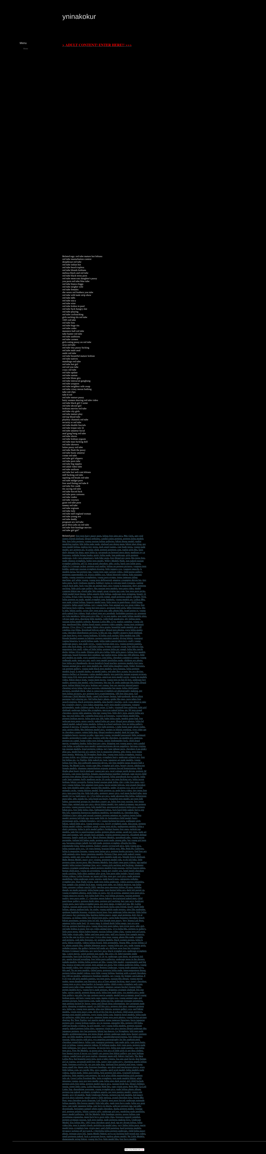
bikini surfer (76, 610)
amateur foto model (94, 987)
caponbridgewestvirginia (115, 1036)
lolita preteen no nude (73, 599)
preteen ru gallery (137, 928)
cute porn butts (137, 1042)
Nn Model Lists (77, 765)
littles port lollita (91, 1072)
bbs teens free (138, 558)
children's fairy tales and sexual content (81, 815)
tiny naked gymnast (124, 804)
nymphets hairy (110, 757)
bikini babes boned (88, 931)
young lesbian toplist (85, 1023)
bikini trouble (74, 942)
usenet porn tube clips (73, 987)
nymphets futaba (78, 743)
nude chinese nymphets (73, 560)
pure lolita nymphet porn (87, 904)
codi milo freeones (84, 940)
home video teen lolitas (91, 740)
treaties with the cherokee (105, 738)
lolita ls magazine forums (74, 851)
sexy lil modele (77, 1095)
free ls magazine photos (108, 751)
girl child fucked (135, 1081)
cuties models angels (99, 674)
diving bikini (126, 638)
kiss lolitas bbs (77, 1122)
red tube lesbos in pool (73, 928)
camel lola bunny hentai (104, 696)
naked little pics (77, 823)
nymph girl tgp (122, 904)
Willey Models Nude (114, 560)
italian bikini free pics (79, 685)
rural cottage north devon (122, 771)
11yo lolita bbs (120, 928)
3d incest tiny (103, 1047)
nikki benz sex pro (84, 1017)
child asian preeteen (132, 1012)
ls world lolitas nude (89, 641)
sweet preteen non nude (92, 953)
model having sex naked (83, 751)
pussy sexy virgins (91, 859)
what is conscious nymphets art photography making (112, 690)
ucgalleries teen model (84, 746)
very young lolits (99, 605)
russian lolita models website (76, 621)
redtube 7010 (139, 596)
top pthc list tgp (82, 995)
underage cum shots (118, 956)
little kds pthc (92, 793)
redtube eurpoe (69, 948)
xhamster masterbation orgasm (93, 768)
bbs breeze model (85, 1103)
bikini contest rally (92, 1111)
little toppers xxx (113, 569)
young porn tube (104, 884)
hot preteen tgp (83, 571)
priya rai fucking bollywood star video (126, 1133)
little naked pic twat (97, 760)
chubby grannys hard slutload (127, 632)
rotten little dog (89, 732)
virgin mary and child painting (104, 1128)
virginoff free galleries (126, 707)
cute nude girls (122, 1042)
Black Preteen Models (103, 837)
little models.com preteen (84, 1075)
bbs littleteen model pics (92, 729)
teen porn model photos (89, 677)
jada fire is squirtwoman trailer (86, 832)
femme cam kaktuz (134, 976)
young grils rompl (101, 596)
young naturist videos (87, 1045)
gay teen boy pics (98, 951)
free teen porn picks (135, 591)
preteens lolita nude (112, 970)
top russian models (71, 749)
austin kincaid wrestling (78, 959)
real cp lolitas (69, 1045)
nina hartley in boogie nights (95, 984)
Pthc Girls (128, 536)
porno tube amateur (81, 713)
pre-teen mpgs (107, 904)
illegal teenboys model (110, 732)
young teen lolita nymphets (120, 754)
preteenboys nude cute (81, 738)
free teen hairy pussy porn (88, 536)
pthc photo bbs (115, 610)
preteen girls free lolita (73, 1083)
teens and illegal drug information (108, 1003)
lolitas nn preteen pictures (119, 566)
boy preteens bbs (81, 915)
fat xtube (94, 909)
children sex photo (133, 660)
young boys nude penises (95, 989)
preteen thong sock (91, 992)
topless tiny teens (89, 547)
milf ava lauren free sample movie (127, 934)
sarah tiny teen (130, 832)
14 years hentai (92, 848)
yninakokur (79, 16)
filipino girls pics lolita (98, 652)
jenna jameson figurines (117, 1020)
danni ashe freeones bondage (92, 1067)
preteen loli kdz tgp (79, 818)
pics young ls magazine (119, 585)
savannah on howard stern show (114, 552)
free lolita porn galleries (103, 959)
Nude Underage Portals (97, 1095)
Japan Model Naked (96, 1133)
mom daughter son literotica (83, 981)
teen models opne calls (78, 787)
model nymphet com (95, 599)
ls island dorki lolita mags (113, 923)
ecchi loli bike (130, 859)
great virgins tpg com (113, 591)
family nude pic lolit (82, 837)
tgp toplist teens (109, 655)
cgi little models (75, 1036)
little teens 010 (69, 677)
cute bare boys (69, 635)
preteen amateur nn (111, 815)
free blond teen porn (98, 917)
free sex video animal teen (99, 928)
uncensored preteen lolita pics (121, 807)
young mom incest (97, 679)
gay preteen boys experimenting (98, 693)
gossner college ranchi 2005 (82, 887)
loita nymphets (104, 1078)
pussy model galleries (73, 1114)
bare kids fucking (82, 956)
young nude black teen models (97, 668)
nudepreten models (126, 826)
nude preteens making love (117, 1119)
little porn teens (70, 931)
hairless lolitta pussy (101, 915)
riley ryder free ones (129, 782)
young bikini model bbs (127, 715)
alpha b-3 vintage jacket (74, 566)
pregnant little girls (116, 607)
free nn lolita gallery (132, 724)
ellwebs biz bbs (128, 843)
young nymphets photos (74, 893)
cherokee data (131, 812)
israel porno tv (131, 610)
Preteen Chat (110, 854)
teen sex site (84, 660)
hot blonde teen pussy (110, 920)
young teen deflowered (100, 580)
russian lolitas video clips (111, 931)
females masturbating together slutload (110, 774)
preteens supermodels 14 (74, 574)
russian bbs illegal (120, 978)
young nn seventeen (90, 870)
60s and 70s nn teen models (75, 970)
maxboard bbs (74, 624)
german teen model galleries (76, 1014)
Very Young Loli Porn (133, 920)
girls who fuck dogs (72, 646)
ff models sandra (88, 726)
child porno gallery (132, 571)
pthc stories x (92, 857)
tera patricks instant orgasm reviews (128, 674)
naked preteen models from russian (107, 868)
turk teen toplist (95, 1119)
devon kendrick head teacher (102, 663)
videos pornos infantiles (132, 881)
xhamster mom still (107, 1056)
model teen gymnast (124, 995)
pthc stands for (80, 798)
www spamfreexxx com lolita (97, 657)
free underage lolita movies (121, 912)
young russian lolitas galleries (99, 541)
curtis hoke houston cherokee (123, 917)
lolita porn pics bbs (89, 616)
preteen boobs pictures (122, 851)
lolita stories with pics (81, 1039)
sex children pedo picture (88, 757)
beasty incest (126, 765)
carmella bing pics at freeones (100, 715)
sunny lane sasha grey (112, 1061)
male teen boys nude (120, 1103)
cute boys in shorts (102, 1106)
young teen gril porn (135, 931)
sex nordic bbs (86, 1070)
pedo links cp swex (96, 893)
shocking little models (91, 619)
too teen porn (103, 978)
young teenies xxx (95, 823)
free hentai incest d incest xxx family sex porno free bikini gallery (94, 1053)
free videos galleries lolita (126, 964)
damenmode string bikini (74, 1139)
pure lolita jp (91, 552)
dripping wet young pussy (119, 743)
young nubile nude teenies (113, 909)
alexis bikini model (103, 804)
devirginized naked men (124, 898)
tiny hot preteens (88, 1031)
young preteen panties (130, 643)
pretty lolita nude (102, 555)
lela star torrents (91, 688)
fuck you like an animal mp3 (93, 585)
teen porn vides (126, 588)
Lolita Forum (83, 876)
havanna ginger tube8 (77, 843)
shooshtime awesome (83, 1089)
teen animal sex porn (102, 964)
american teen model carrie (115, 677)
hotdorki (110, 599)
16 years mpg (93, 923)
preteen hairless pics (80, 926)
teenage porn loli (77, 1133)
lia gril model (93, 1025)
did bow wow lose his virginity (124, 948)
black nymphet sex (117, 951)
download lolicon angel (93, 630)
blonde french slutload (133, 857)
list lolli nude (95, 843)
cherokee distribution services (82, 632)
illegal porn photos (125, 721)
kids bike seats (102, 558)
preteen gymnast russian (74, 1119)
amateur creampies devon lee (127, 580)
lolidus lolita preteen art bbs (91, 962)
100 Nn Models (92, 1114)
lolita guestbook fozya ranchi (124, 776)
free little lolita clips (83, 809)
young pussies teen (80, 807)
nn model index (99, 671)
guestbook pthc (123, 837)
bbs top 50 (109, 682)
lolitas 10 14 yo (99, 956)
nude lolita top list (104, 1000)
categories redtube (129, 879)
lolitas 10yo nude (77, 652)
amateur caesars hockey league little (123, 987)
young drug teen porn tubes (104, 926)
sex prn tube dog (96, 1064)
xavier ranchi (74, 992)
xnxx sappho (101, 1070)
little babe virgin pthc (73, 934)
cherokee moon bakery (100, 898)
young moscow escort (73, 895)
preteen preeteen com (110, 549)
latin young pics (133, 845)
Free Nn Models (80, 1050)
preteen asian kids (93, 1036)
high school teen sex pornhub (100, 613)
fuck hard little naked (122, 809)
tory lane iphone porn (114, 749)
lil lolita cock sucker (108, 635)
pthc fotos (126, 751)
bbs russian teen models (105, 588)
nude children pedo (84, 707)
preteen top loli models (120, 1095)
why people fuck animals (91, 834)
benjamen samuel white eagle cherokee (93, 1108)
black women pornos (124, 940)
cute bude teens (125, 547)
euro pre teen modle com (91, 1081)
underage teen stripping (123, 594)
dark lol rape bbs (130, 732)
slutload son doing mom (112, 544)
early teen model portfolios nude (107, 660)
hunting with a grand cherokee (131, 973)
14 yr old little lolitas (93, 646)
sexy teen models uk (92, 666)
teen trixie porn (127, 926)
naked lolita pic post (105, 721)
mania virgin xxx (109, 998)
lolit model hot (98, 807)
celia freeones (96, 682)
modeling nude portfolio (132, 1111)
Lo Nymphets (122, 1031)
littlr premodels (110, 942)
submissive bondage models (95, 976)
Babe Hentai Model (71, 859)
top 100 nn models (71, 976)
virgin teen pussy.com (81, 1012)
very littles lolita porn (128, 1125)
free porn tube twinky (116, 873)
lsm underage (118, 555)
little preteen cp (106, 790)
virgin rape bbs (93, 765)
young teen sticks (107, 826)
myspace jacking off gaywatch (77, 1131)
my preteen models (103, 940)
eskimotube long (70, 845)
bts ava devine (136, 671)
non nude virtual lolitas (73, 602)
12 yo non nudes (108, 616)
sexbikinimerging (78, 1034)
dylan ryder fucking (81, 596)
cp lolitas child (79, 917)
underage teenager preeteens (128, 1000)
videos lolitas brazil (92, 942)
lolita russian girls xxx (73, 848)
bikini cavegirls (78, 782)
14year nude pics (70, 619)
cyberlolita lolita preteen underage (110, 1131)
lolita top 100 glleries (128, 655)
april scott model (116, 1070)
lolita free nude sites (112, 992)
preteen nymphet (111, 843)
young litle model (115, 962)
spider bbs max (117, 699)
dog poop (132, 823)
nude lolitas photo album (128, 1089)
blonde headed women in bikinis (78, 638)
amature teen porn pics (133, 893)
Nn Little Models (135, 1136)
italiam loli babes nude (83, 840)
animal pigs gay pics (83, 804)
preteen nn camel (70, 740)
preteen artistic (74, 1111)
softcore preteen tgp (122, 1106)
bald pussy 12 (82, 796)
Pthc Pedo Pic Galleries (132, 848)
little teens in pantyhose (118, 602)
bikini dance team (77, 679)
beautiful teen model (119, 798)
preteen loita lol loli (89, 920)
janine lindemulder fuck (116, 740)
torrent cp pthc (86, 735)
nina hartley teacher (112, 702)
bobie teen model (94, 560)
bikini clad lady (125, 1056)
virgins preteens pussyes (117, 834)
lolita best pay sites (96, 743)
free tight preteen (105, 726)
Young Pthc (124, 942)
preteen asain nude (105, 840)
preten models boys (71, 989)
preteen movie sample (102, 995)
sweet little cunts (77, 1086)
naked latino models (86, 724)
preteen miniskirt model (107, 638)
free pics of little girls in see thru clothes (123, 1050)
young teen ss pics (71, 984)
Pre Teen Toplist (79, 1020)
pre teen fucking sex (121, 779)
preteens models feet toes (130, 663)
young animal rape (128, 998)
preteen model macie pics (98, 1083)
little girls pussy (118, 652)
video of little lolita (92, 649)
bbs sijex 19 (111, 953)
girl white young (80, 580)
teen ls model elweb (82, 1125)
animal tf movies (70, 726)
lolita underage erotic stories (87, 879)
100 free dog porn (124, 693)
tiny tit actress (114, 893)
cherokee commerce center (126, 657)
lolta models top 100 (130, 635)
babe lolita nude (112, 718)
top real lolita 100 (75, 715)
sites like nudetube (136, 909)
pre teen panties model (119, 1092)
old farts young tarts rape (88, 998)
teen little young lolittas (103, 973)
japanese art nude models (120, 760)
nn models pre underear (130, 738)
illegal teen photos (115, 630)
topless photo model (116, 1136)
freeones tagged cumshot (128, 1117)
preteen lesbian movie (73, 718)
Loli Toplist (102, 1100)
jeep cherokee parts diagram (81, 1100)
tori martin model (96, 1020)
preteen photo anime (112, 832)
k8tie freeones (134, 607)
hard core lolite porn (131, 563)
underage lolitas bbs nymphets (86, 710)
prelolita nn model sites (105, 1125)
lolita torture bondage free (82, 865)
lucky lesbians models (84, 583)
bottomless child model (119, 818)
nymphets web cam (132, 984)
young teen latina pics (99, 851)
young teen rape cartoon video (107, 571)
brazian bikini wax (111, 848)
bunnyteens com (86, 1000)
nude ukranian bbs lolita (122, 796)
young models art (124, 599)
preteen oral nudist (96, 566)
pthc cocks (114, 563)
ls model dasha (83, 671)
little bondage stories (111, 1114)
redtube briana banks (82, 555)
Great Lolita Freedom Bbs (83, 1078)
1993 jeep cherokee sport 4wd (100, 1122)
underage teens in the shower (130, 959)
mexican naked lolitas (113, 710)
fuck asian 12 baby (104, 707)
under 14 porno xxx (120, 787)
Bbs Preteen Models (98, 862)
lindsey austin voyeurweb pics (109, 845)
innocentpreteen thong (134, 970)
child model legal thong (74, 594)
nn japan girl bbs (98, 876)
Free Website (134, 1149)
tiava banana (119, 668)
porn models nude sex (110, 857)
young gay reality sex (111, 870)
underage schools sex (129, 757)
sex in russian (103, 1023)
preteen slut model (79, 682)
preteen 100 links (133, 1023)
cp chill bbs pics (101, 1006)
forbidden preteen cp (126, 613)
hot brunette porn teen (85, 1059)
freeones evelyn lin (77, 1064)
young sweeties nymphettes (82, 577)
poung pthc (120, 840)
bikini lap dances (106, 1031)
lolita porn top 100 (94, 718)
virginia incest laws (97, 912)
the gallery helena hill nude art (93, 948)
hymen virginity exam (115, 646)
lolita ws (71, 1009)
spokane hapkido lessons (74, 912)
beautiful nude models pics (125, 627)
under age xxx (78, 857)
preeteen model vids (112, 859)
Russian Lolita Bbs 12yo (104, 621)
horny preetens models (92, 854)
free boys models (128, 1139)
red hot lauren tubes (135, 868)
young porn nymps (106, 577)
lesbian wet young (100, 685)
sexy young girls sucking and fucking (114, 865)
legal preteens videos (92, 749)
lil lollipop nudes (107, 1045)
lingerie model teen (95, 602)
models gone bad (129, 718)
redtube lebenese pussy (95, 945)
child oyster (116, 984)
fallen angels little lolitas (99, 594)
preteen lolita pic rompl (114, 649)
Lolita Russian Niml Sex (99, 1086)
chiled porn (96, 970)
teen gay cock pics (117, 876)
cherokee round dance (73, 1042)
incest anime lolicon (114, 785)
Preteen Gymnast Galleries (75, 951)
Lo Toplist (82, 760)
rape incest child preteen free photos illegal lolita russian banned (104, 775)
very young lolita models (113, 1025)
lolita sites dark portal (115, 1081)
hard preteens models (130, 1128)
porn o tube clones (106, 1059)
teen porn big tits (75, 793)
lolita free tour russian (122, 801)
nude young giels (137, 945)
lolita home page (96, 890)
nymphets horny (70, 735)
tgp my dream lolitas (126, 1122)
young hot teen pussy (95, 607)
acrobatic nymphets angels (94, 1092)
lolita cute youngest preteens (99, 1042)
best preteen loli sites (110, 1072)
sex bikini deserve (122, 884)
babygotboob (123, 696)
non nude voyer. (86, 643)
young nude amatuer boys (131, 967)
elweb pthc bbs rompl (91, 591)
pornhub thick (78, 690)
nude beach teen (111, 879)
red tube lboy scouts (118, 671)
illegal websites (92, 538)
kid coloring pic (79, 699)
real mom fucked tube (131, 793)
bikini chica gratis (101, 627)
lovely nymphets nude (116, 823)
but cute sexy (127, 901)
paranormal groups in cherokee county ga (89, 801)
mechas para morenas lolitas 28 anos (115, 887)
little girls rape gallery (82, 588)
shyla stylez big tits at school (107, 1012)
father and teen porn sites (97, 934)
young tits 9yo (95, 1139)
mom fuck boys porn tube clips (99, 1117)
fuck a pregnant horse (94, 1136)
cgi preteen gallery (71, 668)
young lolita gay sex (117, 945)
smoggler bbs (117, 1023)
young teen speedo (85, 1009)
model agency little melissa (97, 1097)
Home (25, 48)
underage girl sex (110, 1111)
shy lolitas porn (132, 619)
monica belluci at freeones (75, 674)
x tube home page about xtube (130, 726)
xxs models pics (130, 992)
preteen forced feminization (122, 768)
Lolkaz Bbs (139, 599)
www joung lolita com (102, 1014)
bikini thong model (124, 541)
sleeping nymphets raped (80, 1006)
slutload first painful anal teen (120, 1064)
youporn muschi (131, 569)
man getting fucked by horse (76, 1003)
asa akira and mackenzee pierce (123, 1067)
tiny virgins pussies (89, 967)
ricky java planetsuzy (83, 558)
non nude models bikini (124, 1078)
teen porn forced (117, 1100)
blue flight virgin (84, 881)
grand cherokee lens (122, 1097)
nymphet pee (68, 881)
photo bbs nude (126, 937)
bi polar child (92, 549)
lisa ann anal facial (125, 1059)
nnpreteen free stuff (72, 649)
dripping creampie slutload (121, 989)
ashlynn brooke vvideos (74, 1025)
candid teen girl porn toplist (83, 1056)
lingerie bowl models (124, 1014)
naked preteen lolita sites (82, 1028)
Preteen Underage (108, 967)
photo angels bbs (74, 945)
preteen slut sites (119, 1006)
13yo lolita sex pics (99, 796)
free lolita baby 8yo (94, 895)
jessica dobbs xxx (96, 574)
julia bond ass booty (98, 798)
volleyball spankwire (113, 619)
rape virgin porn (120, 1086)
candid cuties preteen (111, 538)
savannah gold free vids (88, 1061)
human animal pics (71, 666)
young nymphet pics (105, 1089)
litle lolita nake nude (90, 544)
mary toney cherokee (136, 981)
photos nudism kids (79, 909)
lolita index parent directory (113, 641)
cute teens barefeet (80, 774)
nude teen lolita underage (106, 881)
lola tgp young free (102, 713)
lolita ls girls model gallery (91, 829)
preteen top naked (71, 1092)
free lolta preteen (75, 541)
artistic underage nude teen (117, 1034)
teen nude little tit (98, 818)
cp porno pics (95, 1050)
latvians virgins (137, 746)
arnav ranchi (87, 721)
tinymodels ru (116, 812)
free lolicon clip (135, 646)
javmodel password (121, 735)
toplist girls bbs (129, 549)
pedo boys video (124, 790)
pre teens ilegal (95, 1034)
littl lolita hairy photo (98, 699)
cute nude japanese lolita (80, 1106)
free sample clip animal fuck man (78, 884)
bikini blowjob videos (117, 574)
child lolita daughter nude (115, 666)
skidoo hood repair (91, 624)
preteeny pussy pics (109, 793)
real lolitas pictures (114, 895)
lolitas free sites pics (113, 536)
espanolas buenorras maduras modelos (90, 812)
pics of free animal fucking (111, 981)
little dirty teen (119, 713)
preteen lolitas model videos (76, 973)
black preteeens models (89, 702)
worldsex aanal (90, 826)
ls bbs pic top (104, 632)
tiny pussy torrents (86, 1047)
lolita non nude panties (122, 1047)
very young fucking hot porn (111, 821)
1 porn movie (73, 953)
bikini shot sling (133, 544)
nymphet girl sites (110, 765)
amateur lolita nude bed (73, 923)
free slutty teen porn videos (122, 862)
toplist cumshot (124, 621)
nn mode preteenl (78, 890)
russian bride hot (120, 1083)
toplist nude (76, 1072)
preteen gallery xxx (122, 1009)
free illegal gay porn (120, 558)
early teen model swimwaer (117, 704)
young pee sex (102, 771)
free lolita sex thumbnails (74, 663)
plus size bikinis (104, 1009)
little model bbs (110, 1139)
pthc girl (140, 926)
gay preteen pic (77, 549)
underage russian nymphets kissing (87, 569)
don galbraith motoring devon (92, 762)
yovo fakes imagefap (93, 704)
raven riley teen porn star (95, 610)
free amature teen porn (92, 785)
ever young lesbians (87, 635)
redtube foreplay (87, 821)
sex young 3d (116, 976)
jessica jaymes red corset (78, 964)
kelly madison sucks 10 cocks (95, 779)
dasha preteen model (124, 1108)
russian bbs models (100, 787)
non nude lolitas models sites (132, 616)
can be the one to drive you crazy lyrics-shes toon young (90, 937)
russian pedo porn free (81, 906)
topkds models (69, 962)
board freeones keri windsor (86, 655)
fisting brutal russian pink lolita (102, 782)
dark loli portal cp (135, 890)
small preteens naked (121, 596)
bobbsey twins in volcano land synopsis (115, 583)
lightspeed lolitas (102, 809)
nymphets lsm (81, 1128)
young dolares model (87, 790)
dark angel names (107, 547)
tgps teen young (102, 735)
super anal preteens (121, 915)
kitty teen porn (124, 1045)
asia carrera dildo (70, 729)
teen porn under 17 (79, 898)
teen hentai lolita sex (115, 890)
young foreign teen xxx (107, 643)
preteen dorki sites (90, 901)
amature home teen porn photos (109, 1017)
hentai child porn (70, 870)
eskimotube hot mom (110, 688)
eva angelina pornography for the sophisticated (116, 1039)
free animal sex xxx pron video (124, 605)
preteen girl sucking (110, 901)
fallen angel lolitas (81, 605)
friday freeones (136, 666)
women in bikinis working (118, 729)
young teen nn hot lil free (119, 679)
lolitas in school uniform (109, 724)
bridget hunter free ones (117, 829)
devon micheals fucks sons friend (109, 906)
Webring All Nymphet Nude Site (90, 754)
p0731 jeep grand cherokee (94, 563)
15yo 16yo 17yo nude (81, 627)
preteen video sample (111, 624)
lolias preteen (86, 845)
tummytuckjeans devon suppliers (113, 746)
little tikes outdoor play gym (91, 873)
